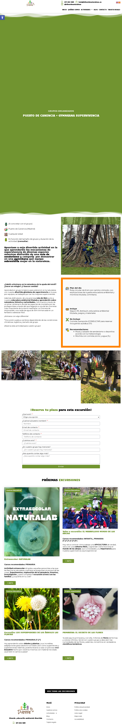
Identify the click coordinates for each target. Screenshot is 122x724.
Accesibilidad (79, 719)
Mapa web (78, 716)
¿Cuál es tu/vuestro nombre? (34, 421)
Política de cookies (81, 710)
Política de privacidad (82, 707)
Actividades (85, 9)
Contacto (103, 9)
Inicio (64, 9)
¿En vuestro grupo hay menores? (36, 447)
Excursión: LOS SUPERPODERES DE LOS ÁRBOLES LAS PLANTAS (31, 633)
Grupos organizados (61, 111)
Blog (96, 9)
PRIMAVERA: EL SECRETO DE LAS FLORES (83, 632)
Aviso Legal (78, 713)
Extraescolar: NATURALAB (17, 559)
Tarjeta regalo (114, 9)
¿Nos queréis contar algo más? (35, 453)
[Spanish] (119, 2)
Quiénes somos (74, 9)
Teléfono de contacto (31, 434)
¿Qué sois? (27, 414)
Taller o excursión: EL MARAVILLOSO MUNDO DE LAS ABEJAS (89, 532)
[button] (2, 17)
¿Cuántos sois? (28, 440)
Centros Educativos (13, 490)
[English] (117, 2)
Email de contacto (30, 427)
